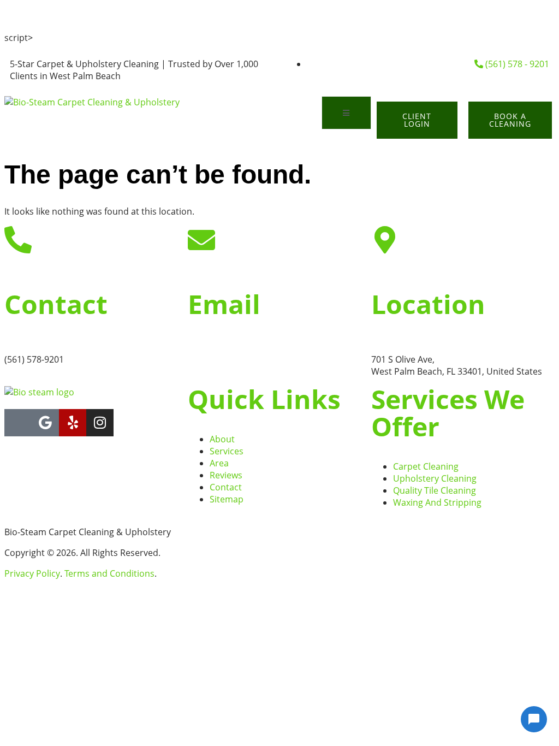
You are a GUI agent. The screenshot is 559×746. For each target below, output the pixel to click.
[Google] (45, 422)
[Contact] (18, 239)
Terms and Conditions (109, 573)
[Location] (385, 239)
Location (428, 304)
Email (224, 304)
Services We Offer (448, 412)
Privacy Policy (32, 573)
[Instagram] (100, 422)
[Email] (201, 239)
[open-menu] (346, 112)
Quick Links (264, 399)
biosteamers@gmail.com (239, 359)
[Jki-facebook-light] (18, 422)
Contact (56, 304)
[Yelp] (72, 422)
